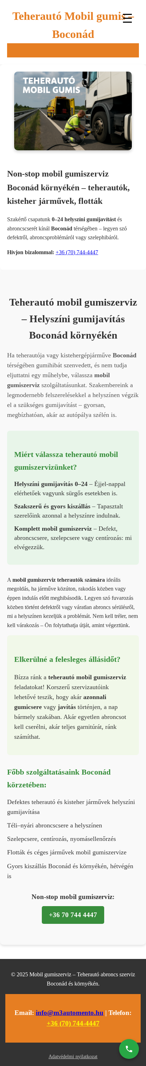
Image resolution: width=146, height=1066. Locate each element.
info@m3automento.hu (69, 1012)
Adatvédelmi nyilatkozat (73, 1056)
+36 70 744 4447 (73, 915)
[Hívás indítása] (129, 1049)
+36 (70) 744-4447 (77, 252)
